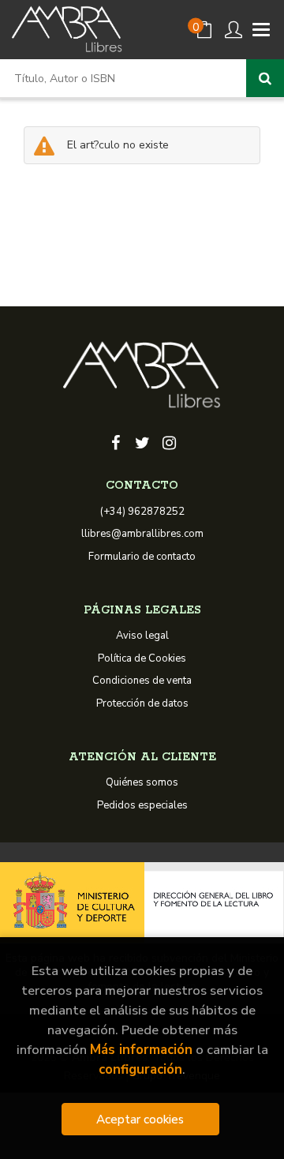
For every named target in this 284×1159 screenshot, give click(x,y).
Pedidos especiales (142, 805)
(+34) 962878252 (142, 511)
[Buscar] (265, 78)
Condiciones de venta (142, 680)
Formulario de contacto (142, 556)
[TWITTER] (142, 441)
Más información (141, 1050)
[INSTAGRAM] (169, 441)
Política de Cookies (142, 658)
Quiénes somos (142, 782)
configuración (140, 1069)
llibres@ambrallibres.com (142, 534)
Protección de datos (142, 703)
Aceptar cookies (140, 1119)
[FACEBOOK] (115, 441)
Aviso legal (142, 635)
